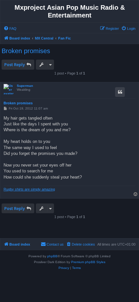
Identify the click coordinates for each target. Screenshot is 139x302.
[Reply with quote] (120, 92)
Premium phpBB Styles (88, 262)
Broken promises (26, 50)
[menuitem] (10, 28)
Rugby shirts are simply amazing (29, 189)
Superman (25, 85)
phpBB (52, 256)
